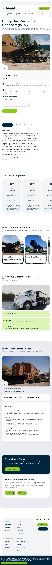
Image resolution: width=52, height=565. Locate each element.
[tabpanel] (26, 145)
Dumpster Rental (18, 14)
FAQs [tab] (31, 125)
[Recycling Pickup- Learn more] (36, 249)
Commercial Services (9, 14)
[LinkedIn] (37, 519)
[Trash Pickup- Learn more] (13, 249)
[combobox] (10, 105)
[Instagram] (40, 519)
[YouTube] (48, 519)
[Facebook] (44, 519)
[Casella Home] (10, 8)
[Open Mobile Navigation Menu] (3, 8)
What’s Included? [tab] (20, 125)
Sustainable (6, 159)
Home (4, 14)
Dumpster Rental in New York (29, 14)
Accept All (13, 563)
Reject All (39, 563)
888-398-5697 (7, 2)
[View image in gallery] (4, 68)
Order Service (43, 8)
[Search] (49, 2)
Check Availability (10, 111)
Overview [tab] (7, 125)
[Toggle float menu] (50, 15)
